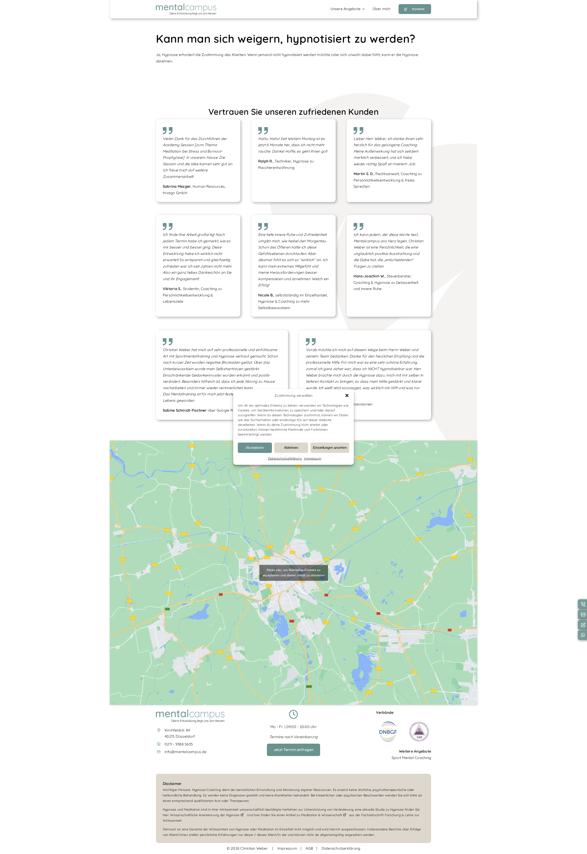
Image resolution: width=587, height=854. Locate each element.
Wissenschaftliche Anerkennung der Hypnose (205, 815)
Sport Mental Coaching (411, 757)
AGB (309, 848)
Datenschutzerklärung (285, 458)
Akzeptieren (255, 447)
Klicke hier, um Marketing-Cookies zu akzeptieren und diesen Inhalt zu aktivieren (294, 572)
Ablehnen (291, 447)
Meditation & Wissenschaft (322, 815)
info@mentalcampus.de (185, 751)
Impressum (312, 458)
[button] (347, 395)
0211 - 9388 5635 (179, 744)
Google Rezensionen (354, 404)
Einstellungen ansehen (330, 447)
